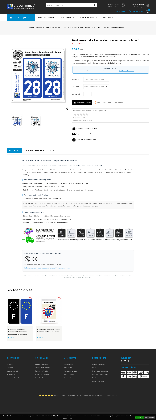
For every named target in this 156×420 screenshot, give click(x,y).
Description (14, 150)
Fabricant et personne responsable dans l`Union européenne (47, 268)
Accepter (139, 417)
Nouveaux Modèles (13, 378)
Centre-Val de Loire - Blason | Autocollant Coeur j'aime (48, 330)
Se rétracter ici (97, 378)
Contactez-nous (98, 381)
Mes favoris (108, 17)
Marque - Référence (35, 150)
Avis (52, 150)
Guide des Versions (45, 17)
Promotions (11, 374)
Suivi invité (68, 378)
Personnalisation (67, 17)
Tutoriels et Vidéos (42, 371)
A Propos (10, 364)
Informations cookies (100, 371)
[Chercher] (94, 5)
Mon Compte (68, 364)
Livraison (10, 368)
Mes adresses (69, 374)
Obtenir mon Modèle (42, 368)
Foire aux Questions (88, 17)
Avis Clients (39, 378)
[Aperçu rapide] (22, 298)
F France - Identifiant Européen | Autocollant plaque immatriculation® (18, 331)
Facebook (122, 361)
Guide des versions (42, 364)
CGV (94, 368)
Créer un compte (137, 11)
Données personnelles (100, 374)
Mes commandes (70, 371)
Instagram (129, 361)
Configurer (150, 417)
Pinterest (125, 361)
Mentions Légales (98, 364)
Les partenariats (13, 371)
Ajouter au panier (82, 103)
